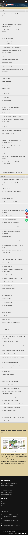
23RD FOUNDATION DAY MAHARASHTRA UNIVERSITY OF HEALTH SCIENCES (13, 358)
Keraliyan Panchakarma (6, 494)
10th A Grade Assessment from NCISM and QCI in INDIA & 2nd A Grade (12, 25)
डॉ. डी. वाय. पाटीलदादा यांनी (6, 292)
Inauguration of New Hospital (8, 288)
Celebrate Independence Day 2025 (9, 201)
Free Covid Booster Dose (7, 104)
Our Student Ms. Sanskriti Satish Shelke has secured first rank (13, 30)
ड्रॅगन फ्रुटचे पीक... (5, 85)
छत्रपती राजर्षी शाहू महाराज (6, 188)
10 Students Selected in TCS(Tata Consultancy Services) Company (12, 168)
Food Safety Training (7, 266)
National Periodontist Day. (8, 215)
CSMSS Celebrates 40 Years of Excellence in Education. (11, 14)
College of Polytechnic (6, 490)
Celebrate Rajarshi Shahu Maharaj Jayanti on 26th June (13, 227)
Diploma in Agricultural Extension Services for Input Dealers (13, 157)
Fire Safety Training (6, 371)
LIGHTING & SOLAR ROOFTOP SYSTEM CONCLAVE (13, 417)
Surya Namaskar (6, 329)
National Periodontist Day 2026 (9, 195)
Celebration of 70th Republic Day (9, 410)
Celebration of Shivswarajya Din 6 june (10, 362)
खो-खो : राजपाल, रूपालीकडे (6, 74)
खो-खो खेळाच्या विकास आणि (6, 100)
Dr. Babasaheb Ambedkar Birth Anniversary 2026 (12, 191)
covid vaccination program (8, 374)
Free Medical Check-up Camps (8, 133)
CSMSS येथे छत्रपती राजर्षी (6, 275)
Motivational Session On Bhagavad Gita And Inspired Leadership (11, 51)
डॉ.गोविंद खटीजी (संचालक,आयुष (7, 302)
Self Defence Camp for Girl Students (10, 332)
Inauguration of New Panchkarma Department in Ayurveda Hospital (13, 251)
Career (3, 508)
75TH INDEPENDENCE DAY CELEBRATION (11, 341)
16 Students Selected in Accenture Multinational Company (12, 152)
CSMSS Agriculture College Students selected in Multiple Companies (12, 125)
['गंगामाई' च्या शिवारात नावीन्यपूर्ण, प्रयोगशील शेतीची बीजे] (14, 443)
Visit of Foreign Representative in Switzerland (12, 259)
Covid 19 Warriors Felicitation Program (10, 384)
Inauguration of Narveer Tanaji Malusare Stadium (13, 350)
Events (3, 503)
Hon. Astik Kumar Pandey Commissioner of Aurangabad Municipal (11, 392)
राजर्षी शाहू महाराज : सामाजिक (7, 62)
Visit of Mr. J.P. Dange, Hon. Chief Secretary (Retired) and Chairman (13, 337)
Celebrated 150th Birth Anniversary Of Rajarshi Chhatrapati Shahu (12, 270)
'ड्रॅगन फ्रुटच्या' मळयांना (6, 78)
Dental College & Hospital (7, 485)
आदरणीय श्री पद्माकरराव (6, 315)
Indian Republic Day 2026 (7, 198)
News (2, 501)
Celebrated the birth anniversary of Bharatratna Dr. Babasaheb (13, 211)
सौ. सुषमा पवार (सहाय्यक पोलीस (7, 305)
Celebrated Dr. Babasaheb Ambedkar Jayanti (12, 278)
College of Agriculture (6, 488)
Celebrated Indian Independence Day (10, 222)
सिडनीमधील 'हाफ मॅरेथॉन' (6, 88)
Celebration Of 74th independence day (10, 388)
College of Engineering (6, 492)
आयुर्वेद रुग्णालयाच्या (5, 56)
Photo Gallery (4, 505)
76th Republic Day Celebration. (9, 219)
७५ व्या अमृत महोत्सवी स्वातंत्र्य (7, 295)
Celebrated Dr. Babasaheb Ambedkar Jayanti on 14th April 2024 (13, 241)
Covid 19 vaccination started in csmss (10, 381)
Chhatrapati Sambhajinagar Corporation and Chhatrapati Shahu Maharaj (12, 42)
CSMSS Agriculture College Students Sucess (11, 116)
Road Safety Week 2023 (7, 285)
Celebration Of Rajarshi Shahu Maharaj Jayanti (12, 353)
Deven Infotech (23, 533)
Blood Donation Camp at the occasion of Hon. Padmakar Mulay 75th (12, 366)
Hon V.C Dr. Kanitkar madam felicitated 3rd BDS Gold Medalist (12, 70)
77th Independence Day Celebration (10, 262)
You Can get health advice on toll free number (12, 172)
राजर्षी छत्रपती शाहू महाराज (6, 236)
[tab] (14, 10)
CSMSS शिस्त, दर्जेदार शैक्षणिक (7, 38)
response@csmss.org (16, 525)
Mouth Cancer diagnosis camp (8, 112)
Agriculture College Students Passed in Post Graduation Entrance (11, 141)
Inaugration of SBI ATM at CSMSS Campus (11, 322)
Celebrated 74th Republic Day (8, 281)
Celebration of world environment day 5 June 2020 (13, 403)
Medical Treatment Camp (8, 137)
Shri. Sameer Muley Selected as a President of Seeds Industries (12, 92)
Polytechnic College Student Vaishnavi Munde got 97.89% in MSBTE (13, 146)
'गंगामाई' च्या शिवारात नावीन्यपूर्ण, (7, 66)
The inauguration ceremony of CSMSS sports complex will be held (12, 162)
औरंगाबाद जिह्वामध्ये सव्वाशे (6, 81)
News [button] (2, 10)
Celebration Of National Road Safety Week (11, 407)
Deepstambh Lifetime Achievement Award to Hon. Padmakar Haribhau (13, 20)
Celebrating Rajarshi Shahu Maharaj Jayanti (11, 47)
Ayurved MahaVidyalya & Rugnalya (9, 483)
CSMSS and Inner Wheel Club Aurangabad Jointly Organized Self (13, 120)
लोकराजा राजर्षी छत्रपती (6, 319)
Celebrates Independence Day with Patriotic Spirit (13, 179)
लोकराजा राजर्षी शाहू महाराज (6, 312)
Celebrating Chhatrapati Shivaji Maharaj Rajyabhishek (11, 232)
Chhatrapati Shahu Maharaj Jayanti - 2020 (11, 397)
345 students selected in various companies (11, 130)
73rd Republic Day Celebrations (9, 326)
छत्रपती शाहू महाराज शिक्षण (6, 298)
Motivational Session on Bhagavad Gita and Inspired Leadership (13, 246)
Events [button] (3, 176)
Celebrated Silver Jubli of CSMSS (9, 420)
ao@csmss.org (7, 525)
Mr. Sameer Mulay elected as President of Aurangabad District (11, 108)
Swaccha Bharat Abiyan (7, 414)
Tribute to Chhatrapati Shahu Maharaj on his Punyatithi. (12, 206)
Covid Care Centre (6, 378)
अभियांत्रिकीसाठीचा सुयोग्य (6, 97)
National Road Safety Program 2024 (10, 59)
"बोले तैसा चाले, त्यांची (5, 35)
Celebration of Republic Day (8, 256)
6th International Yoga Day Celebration (10, 400)
